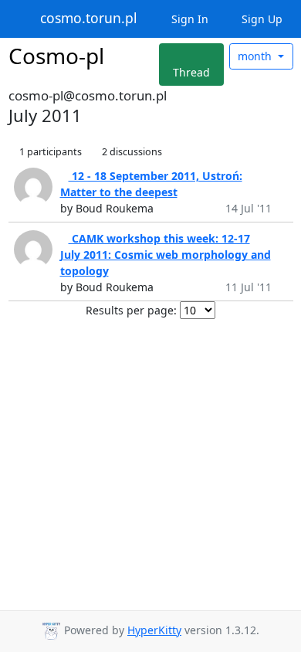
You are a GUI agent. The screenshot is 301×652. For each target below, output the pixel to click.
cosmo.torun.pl (88, 18)
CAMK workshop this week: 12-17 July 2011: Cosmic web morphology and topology (165, 254)
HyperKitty (154, 630)
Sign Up (260, 19)
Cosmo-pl (56, 55)
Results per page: (131, 310)
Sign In (188, 19)
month (256, 56)
